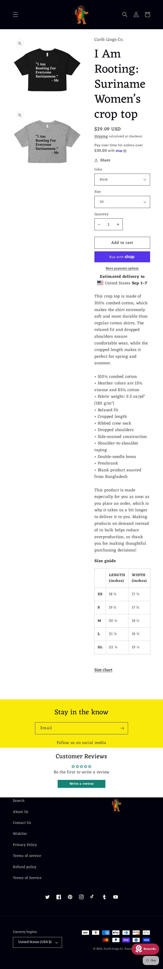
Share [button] (105, 160)
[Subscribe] (122, 728)
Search (19, 801)
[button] (15, 14)
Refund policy (24, 867)
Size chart (103, 670)
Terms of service (27, 856)
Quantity (101, 214)
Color (98, 169)
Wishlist (20, 834)
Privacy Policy (25, 845)
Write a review (81, 784)
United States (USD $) (35, 942)
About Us (20, 812)
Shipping (101, 136)
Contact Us (22, 823)
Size (97, 192)
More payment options (122, 268)
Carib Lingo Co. (114, 949)
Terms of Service (27, 878)
